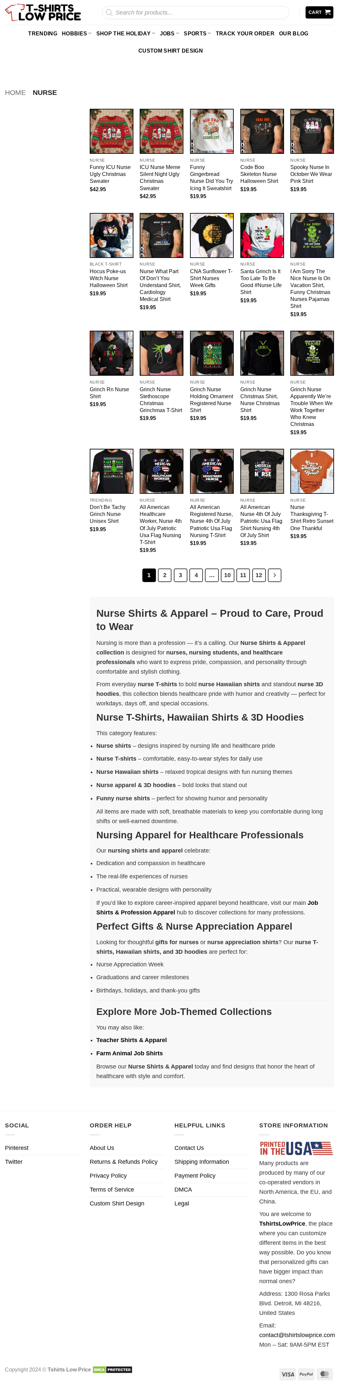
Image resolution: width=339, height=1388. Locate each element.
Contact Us (189, 1148)
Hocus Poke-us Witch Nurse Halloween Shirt (108, 278)
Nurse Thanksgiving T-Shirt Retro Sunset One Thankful (311, 517)
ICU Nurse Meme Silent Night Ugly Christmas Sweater (160, 177)
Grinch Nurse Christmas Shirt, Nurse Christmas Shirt (260, 399)
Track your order (245, 33)
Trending (42, 33)
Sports (195, 33)
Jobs (167, 33)
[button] (320, 12)
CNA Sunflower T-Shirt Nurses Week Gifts (211, 278)
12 (259, 574)
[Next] (274, 575)
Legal (181, 1203)
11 (243, 574)
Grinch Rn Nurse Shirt (109, 392)
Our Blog (294, 33)
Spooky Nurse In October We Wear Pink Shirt (311, 174)
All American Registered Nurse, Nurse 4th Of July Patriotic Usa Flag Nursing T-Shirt (211, 521)
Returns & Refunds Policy (124, 1161)
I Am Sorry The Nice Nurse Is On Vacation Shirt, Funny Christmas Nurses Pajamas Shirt (310, 288)
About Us (102, 1148)
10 (227, 574)
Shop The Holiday (123, 33)
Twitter (14, 1161)
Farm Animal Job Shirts (129, 1053)
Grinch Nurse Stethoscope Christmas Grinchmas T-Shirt (161, 399)
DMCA (183, 1189)
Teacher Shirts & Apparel (131, 1040)
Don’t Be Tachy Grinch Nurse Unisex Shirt (107, 514)
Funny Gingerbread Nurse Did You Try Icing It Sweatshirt (211, 177)
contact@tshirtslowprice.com (297, 1335)
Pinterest (16, 1148)
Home (15, 92)
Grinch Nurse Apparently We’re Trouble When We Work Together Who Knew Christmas (311, 406)
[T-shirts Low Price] (43, 12)
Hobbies (74, 33)
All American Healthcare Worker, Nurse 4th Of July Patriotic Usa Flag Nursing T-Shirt (161, 524)
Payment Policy (195, 1175)
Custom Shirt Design (170, 51)
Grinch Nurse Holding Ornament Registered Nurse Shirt (211, 399)
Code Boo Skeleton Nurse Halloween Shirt (259, 174)
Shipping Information (201, 1161)
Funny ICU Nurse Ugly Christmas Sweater (110, 174)
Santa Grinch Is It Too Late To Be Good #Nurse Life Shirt (261, 281)
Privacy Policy (108, 1175)
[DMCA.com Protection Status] (112, 1369)
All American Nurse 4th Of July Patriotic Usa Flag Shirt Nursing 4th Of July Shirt (261, 521)
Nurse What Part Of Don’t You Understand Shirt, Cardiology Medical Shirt (160, 285)
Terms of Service (112, 1189)
